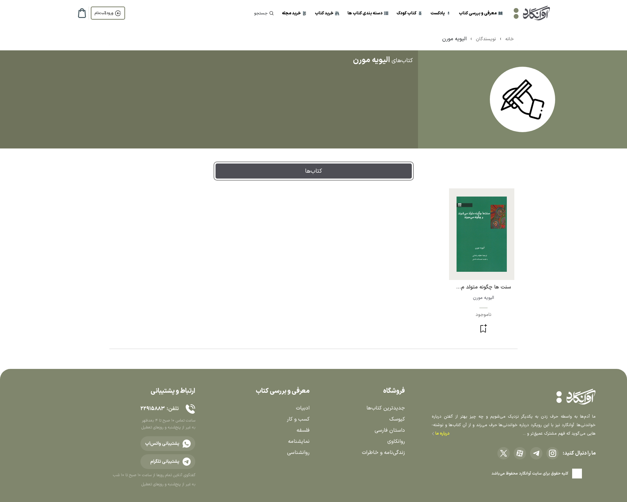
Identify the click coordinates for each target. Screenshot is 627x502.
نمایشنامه (299, 441)
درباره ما (442, 433)
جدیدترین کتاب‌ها (385, 408)
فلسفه (303, 430)
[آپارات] (520, 453)
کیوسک (397, 419)
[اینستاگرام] (552, 453)
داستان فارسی (390, 430)
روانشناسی (298, 453)
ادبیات (303, 408)
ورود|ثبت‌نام (104, 13)
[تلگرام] (536, 453)
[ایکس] (503, 453)
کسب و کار (298, 419)
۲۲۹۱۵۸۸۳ (152, 409)
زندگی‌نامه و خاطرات (383, 453)
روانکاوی (396, 441)
